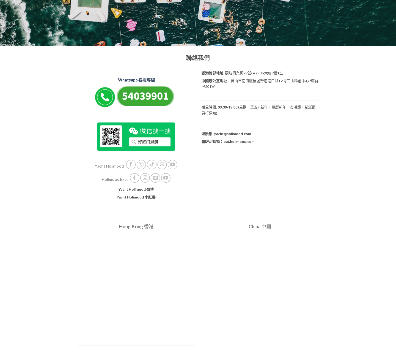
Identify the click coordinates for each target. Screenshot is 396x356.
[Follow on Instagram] (141, 164)
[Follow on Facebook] (131, 164)
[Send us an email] (162, 164)
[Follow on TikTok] (152, 164)
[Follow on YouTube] (172, 164)
